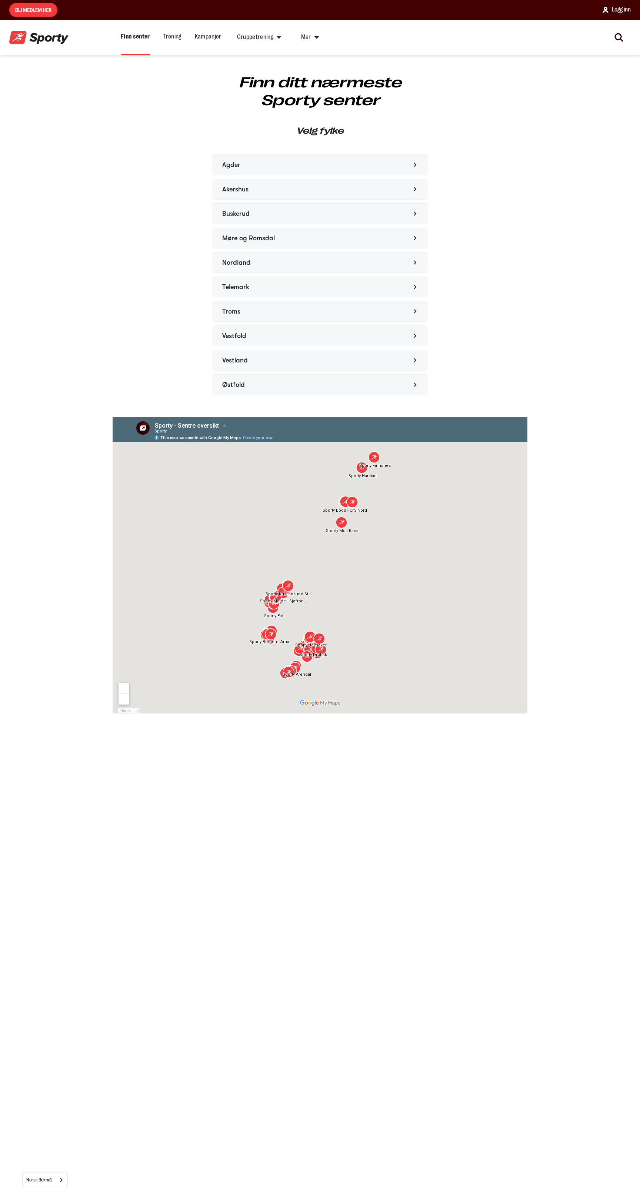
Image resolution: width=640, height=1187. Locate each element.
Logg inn (621, 9)
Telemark (235, 287)
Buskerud (236, 213)
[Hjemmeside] (39, 37)
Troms (231, 311)
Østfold (233, 384)
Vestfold (234, 336)
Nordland (236, 262)
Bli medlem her (33, 10)
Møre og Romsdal (248, 238)
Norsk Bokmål (39, 1180)
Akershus (235, 189)
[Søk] (619, 37)
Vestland (235, 360)
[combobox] (45, 1180)
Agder (231, 164)
